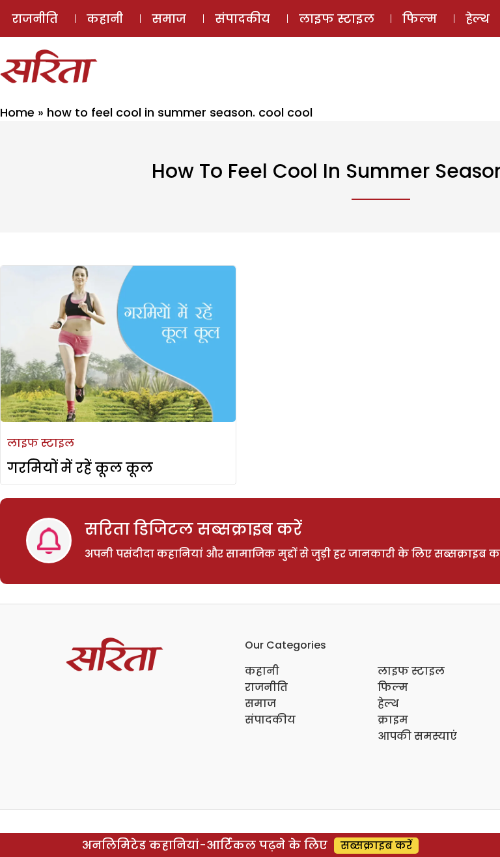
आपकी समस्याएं (417, 736)
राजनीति (35, 18)
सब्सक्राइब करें (376, 845)
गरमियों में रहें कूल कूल (80, 467)
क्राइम (393, 719)
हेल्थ (388, 703)
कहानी (105, 18)
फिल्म (419, 18)
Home (17, 112)
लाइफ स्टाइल (336, 18)
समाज (169, 18)
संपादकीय (242, 18)
